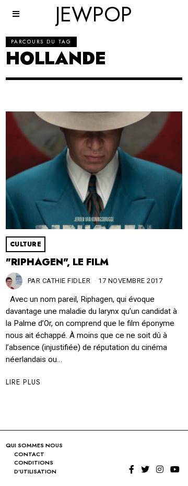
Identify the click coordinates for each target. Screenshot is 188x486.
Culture (26, 244)
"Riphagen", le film (57, 262)
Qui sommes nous (34, 445)
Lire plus (23, 382)
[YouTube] (175, 469)
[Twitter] (145, 469)
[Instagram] (160, 469)
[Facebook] (131, 469)
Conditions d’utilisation (35, 467)
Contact (29, 454)
